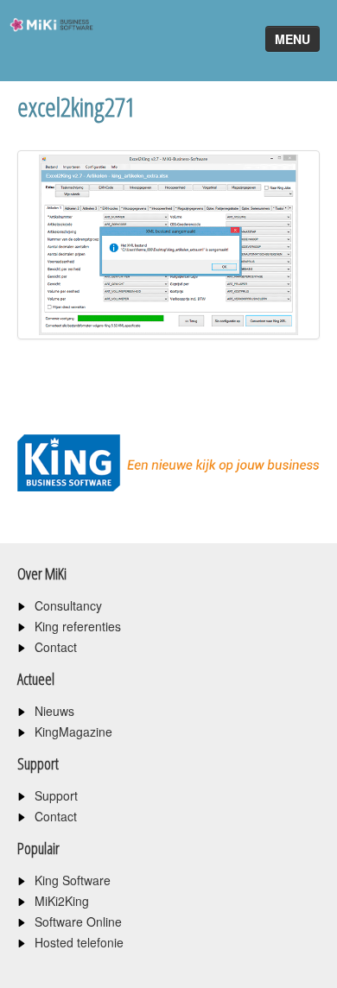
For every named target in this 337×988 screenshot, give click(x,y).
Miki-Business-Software (46, 55)
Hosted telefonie (79, 942)
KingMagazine (73, 731)
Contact (56, 647)
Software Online (78, 921)
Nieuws (54, 710)
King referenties (78, 626)
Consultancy (68, 605)
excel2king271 (76, 106)
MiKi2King (62, 900)
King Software (73, 880)
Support (56, 795)
